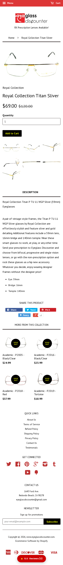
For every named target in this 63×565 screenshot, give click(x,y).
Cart (57, 3)
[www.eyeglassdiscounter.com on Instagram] (45, 465)
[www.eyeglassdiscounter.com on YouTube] (27, 473)
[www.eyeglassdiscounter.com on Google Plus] (35, 465)
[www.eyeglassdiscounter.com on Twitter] (8, 465)
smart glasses (10, 242)
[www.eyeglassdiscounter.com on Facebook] (17, 465)
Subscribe (52, 521)
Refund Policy (31, 428)
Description (30, 192)
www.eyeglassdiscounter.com (40, 536)
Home (11, 37)
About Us (31, 419)
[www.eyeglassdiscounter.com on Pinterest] (26, 465)
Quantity (8, 115)
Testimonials (31, 447)
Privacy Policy (31, 438)
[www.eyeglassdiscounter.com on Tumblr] (54, 465)
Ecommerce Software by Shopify (31, 540)
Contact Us (31, 442)
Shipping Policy (31, 433)
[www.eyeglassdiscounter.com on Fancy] (36, 473)
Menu (10, 3)
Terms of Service (31, 424)
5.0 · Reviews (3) (33, 558)
